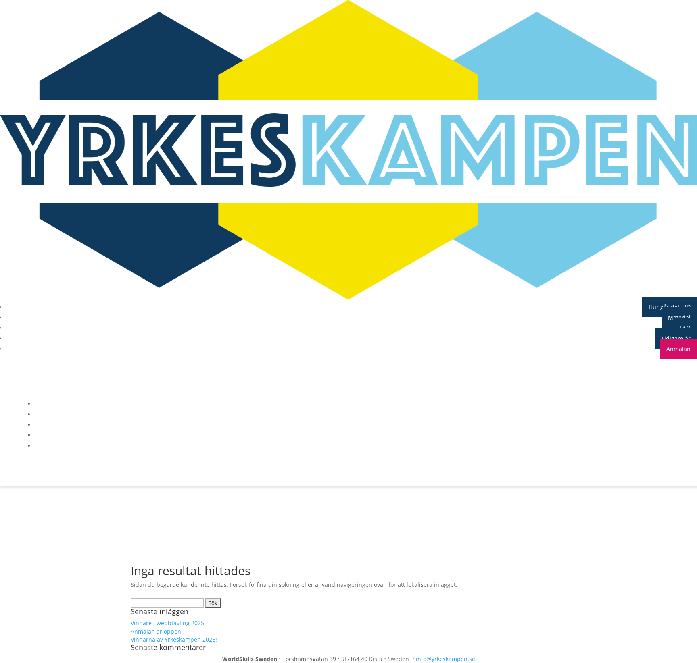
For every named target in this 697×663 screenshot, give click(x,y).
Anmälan (678, 349)
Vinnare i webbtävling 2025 (167, 623)
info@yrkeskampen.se (445, 659)
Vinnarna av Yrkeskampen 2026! (174, 639)
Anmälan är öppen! (157, 631)
